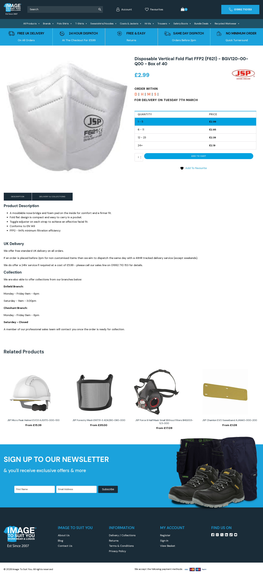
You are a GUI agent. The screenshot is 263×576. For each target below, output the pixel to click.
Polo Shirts (63, 23)
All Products (30, 23)
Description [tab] (17, 196)
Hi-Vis (148, 23)
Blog (60, 540)
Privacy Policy (117, 551)
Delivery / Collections (122, 535)
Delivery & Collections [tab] (52, 196)
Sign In (164, 540)
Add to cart (198, 156)
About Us (64, 535)
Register (165, 535)
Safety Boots (181, 23)
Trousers (162, 23)
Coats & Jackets (129, 23)
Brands (47, 23)
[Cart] (184, 9)
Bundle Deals (201, 23)
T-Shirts (79, 23)
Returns (114, 540)
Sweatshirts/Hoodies (102, 23)
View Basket (167, 546)
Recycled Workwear (225, 23)
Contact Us (65, 546)
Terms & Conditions (121, 546)
